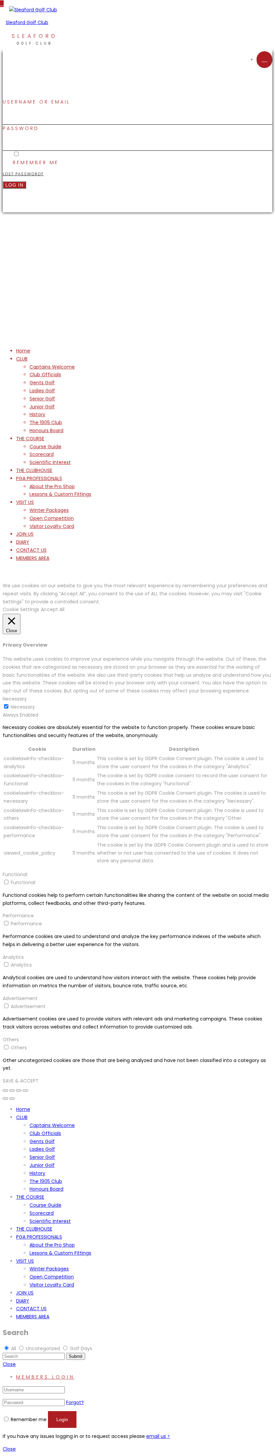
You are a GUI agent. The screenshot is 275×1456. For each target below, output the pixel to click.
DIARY (22, 542)
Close (9, 1364)
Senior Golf (42, 398)
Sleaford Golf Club (27, 22)
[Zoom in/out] (25, 1090)
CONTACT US (31, 550)
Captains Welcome (52, 366)
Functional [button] (15, 874)
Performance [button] (18, 915)
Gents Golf (42, 382)
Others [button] (11, 1039)
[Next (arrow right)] (12, 1099)
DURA (176, 309)
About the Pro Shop (52, 486)
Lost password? (23, 174)
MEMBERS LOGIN (45, 1377)
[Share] (12, 1090)
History (37, 414)
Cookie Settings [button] (21, 609)
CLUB (22, 358)
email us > (158, 1436)
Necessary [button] (15, 699)
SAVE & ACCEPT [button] (21, 1080)
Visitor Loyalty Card (52, 526)
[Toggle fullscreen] (18, 1090)
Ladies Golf (42, 390)
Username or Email (36, 101)
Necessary (23, 707)
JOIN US (25, 534)
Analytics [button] (13, 957)
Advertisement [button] (20, 998)
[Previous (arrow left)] (5, 1099)
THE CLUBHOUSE (34, 470)
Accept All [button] (52, 609)
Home (23, 350)
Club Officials (45, 374)
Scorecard (42, 454)
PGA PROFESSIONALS (39, 478)
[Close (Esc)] (5, 1090)
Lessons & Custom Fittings (60, 494)
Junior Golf (42, 406)
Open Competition (52, 518)
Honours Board (46, 430)
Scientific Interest (50, 462)
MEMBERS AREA (32, 558)
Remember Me (36, 162)
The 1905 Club (46, 422)
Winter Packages (49, 510)
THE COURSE (30, 438)
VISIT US (25, 502)
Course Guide (45, 446)
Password (21, 128)
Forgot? (75, 1402)
